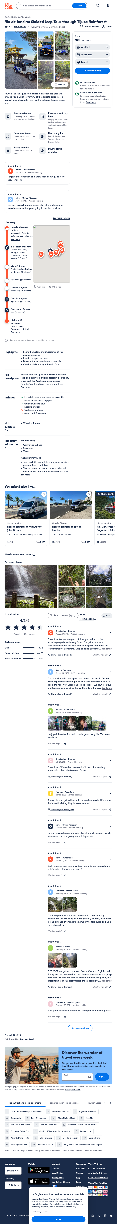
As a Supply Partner (97, 1168)
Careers (79, 1173)
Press (78, 1182)
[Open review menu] (109, 633)
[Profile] (107, 5)
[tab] (25, 1103)
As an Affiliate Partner (98, 1177)
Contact (55, 1168)
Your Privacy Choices (61, 1182)
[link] (26, 518)
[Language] (97, 5)
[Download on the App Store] (39, 1182)
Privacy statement (72, 1089)
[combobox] (44, 6)
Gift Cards (80, 1186)
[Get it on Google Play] (39, 1170)
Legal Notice (57, 1173)
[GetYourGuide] (9, 6)
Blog (78, 1177)
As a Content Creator (97, 1173)
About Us (80, 1168)
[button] (15, 26)
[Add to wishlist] (44, 494)
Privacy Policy (57, 1177)
